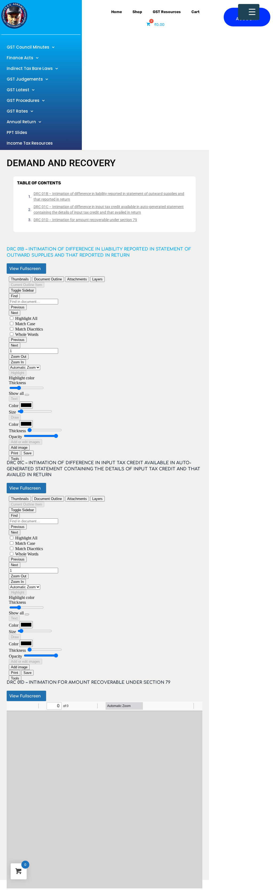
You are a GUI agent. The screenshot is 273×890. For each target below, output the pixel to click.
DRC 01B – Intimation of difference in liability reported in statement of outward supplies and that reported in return (109, 196)
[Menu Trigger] (248, 12)
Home (116, 12)
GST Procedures (23, 100)
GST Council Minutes (28, 47)
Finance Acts (20, 58)
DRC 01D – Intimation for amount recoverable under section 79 (85, 220)
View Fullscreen (25, 268)
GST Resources (167, 12)
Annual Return (21, 122)
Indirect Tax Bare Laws (30, 68)
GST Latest (18, 90)
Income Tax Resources (30, 143)
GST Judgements (25, 79)
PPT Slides (17, 132)
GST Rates (17, 111)
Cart (195, 12)
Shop (137, 12)
